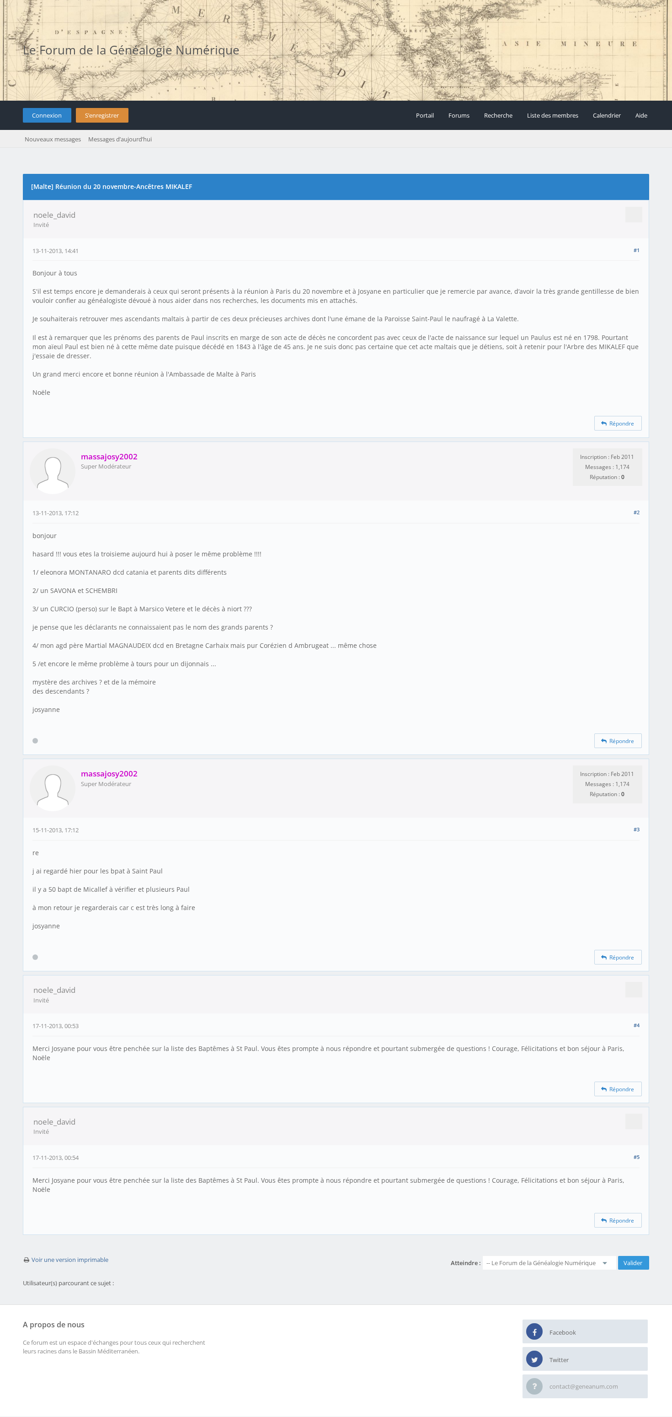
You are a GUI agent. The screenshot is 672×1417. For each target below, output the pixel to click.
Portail (425, 115)
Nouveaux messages (53, 139)
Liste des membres (552, 115)
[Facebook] (534, 1331)
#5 (637, 1156)
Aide (641, 115)
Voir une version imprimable (70, 1259)
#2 (637, 512)
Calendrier (607, 115)
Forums (458, 115)
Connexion (47, 115)
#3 (637, 829)
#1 (637, 250)
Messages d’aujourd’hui (120, 139)
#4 (637, 1025)
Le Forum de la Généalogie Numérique (131, 50)
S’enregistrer (102, 115)
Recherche (498, 115)
